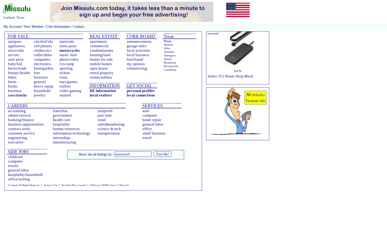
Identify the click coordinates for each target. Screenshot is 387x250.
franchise (60, 111)
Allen (167, 48)
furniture (41, 77)
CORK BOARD (140, 36)
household (42, 91)
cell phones (43, 46)
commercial (99, 46)
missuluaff (213, 33)
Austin (168, 59)
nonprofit (105, 111)
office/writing (19, 179)
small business (154, 133)
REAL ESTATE (103, 36)
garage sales (136, 46)
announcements (139, 41)
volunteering (137, 68)
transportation (109, 133)
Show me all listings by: (95, 154)
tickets (65, 73)
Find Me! (162, 154)
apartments (98, 41)
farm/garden (43, 68)
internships (62, 138)
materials (67, 41)
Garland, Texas (13, 17)
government (62, 115)
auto (145, 111)
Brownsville (171, 66)
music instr (68, 55)
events (13, 166)
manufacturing (64, 142)
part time (105, 115)
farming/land (100, 55)
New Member (33, 26)
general (40, 82)
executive (16, 142)
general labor (152, 124)
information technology (71, 133)
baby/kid (15, 64)
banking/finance (21, 120)
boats (12, 82)
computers (42, 59)
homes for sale (101, 59)
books (13, 86)
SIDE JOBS (18, 151)
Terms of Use (51, 185)
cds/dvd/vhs (43, 41)
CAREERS (17, 105)
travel (147, 138)
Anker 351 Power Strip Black (230, 76)
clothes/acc (43, 50)
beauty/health (19, 73)
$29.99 (237, 71)
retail (102, 120)
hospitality (61, 124)
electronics (42, 64)
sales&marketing (111, 124)
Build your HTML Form (102, 185)
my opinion (136, 64)
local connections (141, 95)
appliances (16, 46)
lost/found (135, 59)
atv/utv (13, 55)
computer (149, 115)
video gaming (70, 91)
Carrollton (170, 69)
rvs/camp (67, 64)
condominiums (101, 50)
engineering (17, 138)
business (15, 91)
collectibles (43, 55)
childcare (15, 157)
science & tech (109, 129)
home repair (151, 120)
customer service (21, 133)
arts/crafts (16, 50)
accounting (17, 111)
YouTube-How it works (74, 185)
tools (63, 77)
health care (61, 120)
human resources (66, 129)
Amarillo (169, 51)
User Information (58, 26)
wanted (65, 95)
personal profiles (141, 91)
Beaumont (170, 62)
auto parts (16, 59)
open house (99, 68)
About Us (124, 185)
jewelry (40, 95)
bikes (12, 77)
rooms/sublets (101, 77)
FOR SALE (18, 36)
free (37, 73)
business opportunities (26, 124)
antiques (15, 41)
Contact (78, 26)
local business (138, 55)
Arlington (170, 55)
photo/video (69, 59)
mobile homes (101, 64)
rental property (102, 73)
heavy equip (43, 86)
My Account (12, 26)
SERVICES (152, 105)
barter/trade (17, 68)
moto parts (68, 46)
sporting (66, 68)
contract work (19, 129)
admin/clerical (19, 115)
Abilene (168, 44)
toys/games (68, 82)
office (147, 129)
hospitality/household (25, 175)
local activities (138, 50)
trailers (65, 86)
